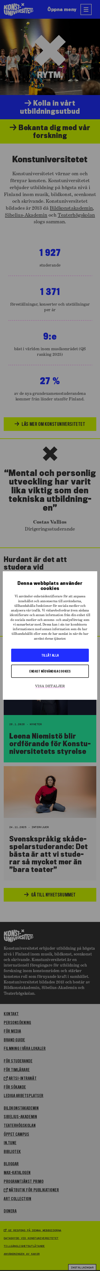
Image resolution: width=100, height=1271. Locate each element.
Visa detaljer (50, 686)
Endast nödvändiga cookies (49, 671)
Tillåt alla (50, 655)
